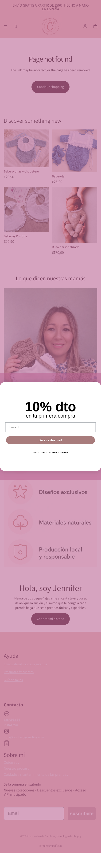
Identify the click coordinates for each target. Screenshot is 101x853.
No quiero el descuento (50, 452)
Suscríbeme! (50, 440)
